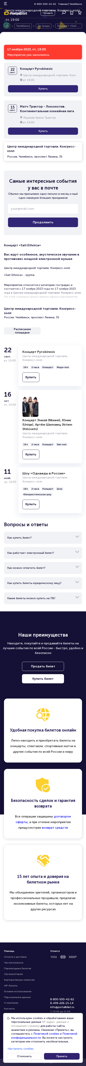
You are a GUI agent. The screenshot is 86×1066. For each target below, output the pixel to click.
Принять (61, 1056)
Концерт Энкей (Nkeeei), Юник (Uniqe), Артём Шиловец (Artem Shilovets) (47, 424)
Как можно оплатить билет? (26, 568)
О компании (11, 1002)
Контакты (9, 1008)
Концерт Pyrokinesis (38, 352)
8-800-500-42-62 (45, 4)
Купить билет (43, 679)
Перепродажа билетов (17, 968)
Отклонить (24, 1056)
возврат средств (55, 827)
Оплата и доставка (15, 956)
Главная (63, 4)
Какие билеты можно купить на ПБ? (31, 598)
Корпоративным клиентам (19, 979)
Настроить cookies (21, 1048)
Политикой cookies (46, 1033)
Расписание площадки (22, 330)
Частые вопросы (13, 962)
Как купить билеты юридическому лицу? (34, 583)
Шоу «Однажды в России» (43, 473)
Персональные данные (17, 997)
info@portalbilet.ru (62, 1007)
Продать (48, 13)
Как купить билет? (19, 537)
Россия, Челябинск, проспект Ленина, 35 (41, 151)
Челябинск (75, 4)
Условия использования (17, 991)
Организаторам (13, 974)
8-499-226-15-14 (62, 1003)
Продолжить (43, 222)
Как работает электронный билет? (30, 553)
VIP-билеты (10, 985)
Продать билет (43, 666)
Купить (43, 88)
